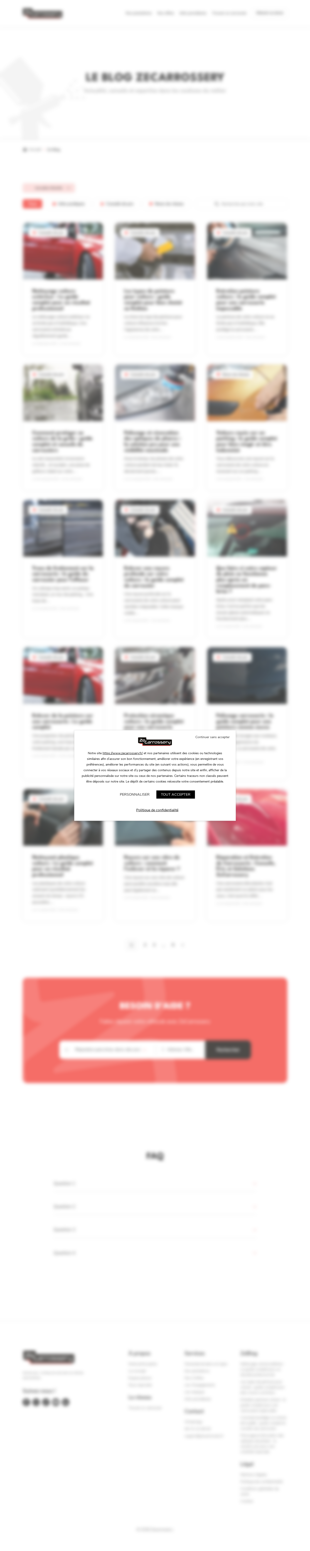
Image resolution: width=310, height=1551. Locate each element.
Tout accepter (175, 794)
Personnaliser (135, 794)
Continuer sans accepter (212, 737)
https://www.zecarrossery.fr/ (123, 753)
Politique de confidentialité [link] (157, 810)
